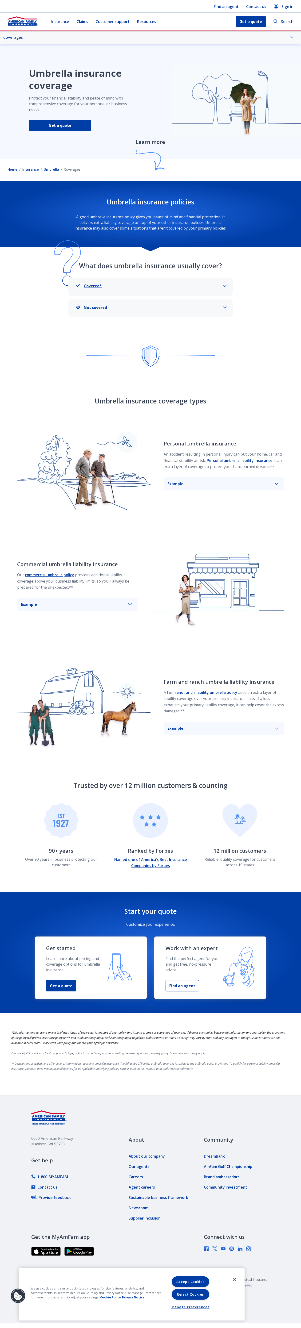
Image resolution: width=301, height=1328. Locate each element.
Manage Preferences (190, 1307)
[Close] (235, 1279)
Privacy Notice (133, 1297)
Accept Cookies (190, 1281)
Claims (82, 21)
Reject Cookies (190, 1294)
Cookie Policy (110, 1297)
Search (287, 21)
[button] (18, 1295)
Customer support (113, 21)
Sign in (287, 6)
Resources (146, 21)
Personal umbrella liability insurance (240, 460)
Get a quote (60, 125)
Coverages (13, 37)
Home (12, 169)
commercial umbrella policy (49, 574)
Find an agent (226, 6)
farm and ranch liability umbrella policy (202, 692)
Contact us (256, 6)
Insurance (60, 21)
